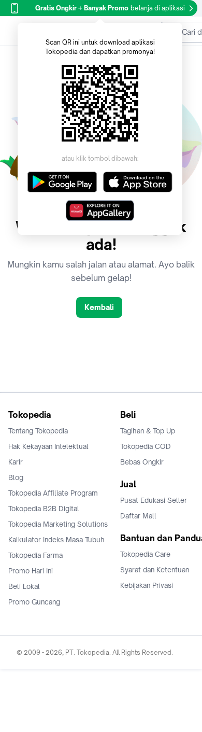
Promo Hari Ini (30, 571)
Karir (15, 462)
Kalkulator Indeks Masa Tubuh (56, 540)
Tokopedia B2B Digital (43, 508)
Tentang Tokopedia (38, 431)
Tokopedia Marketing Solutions (58, 524)
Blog (15, 477)
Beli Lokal (24, 586)
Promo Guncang (34, 602)
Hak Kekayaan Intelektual (48, 446)
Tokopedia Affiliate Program (53, 493)
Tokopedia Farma (35, 555)
